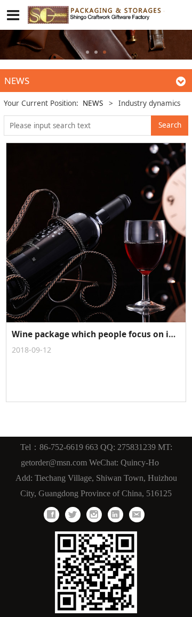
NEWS (93, 103)
